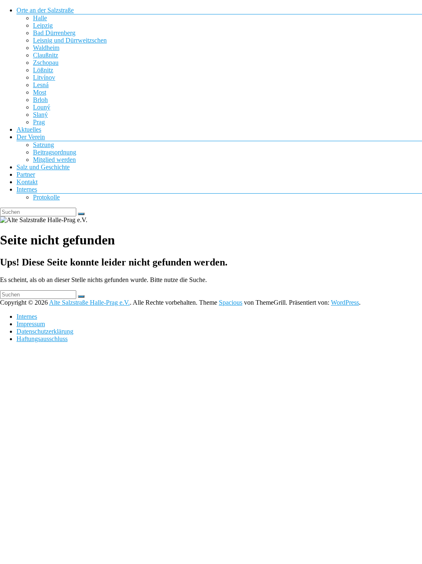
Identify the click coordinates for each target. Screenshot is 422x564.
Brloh (40, 99)
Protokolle (46, 197)
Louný (41, 107)
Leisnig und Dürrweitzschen (70, 40)
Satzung (43, 144)
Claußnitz (45, 55)
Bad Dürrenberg (54, 32)
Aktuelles (28, 129)
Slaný (40, 114)
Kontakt (27, 181)
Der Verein (30, 136)
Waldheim (46, 47)
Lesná (41, 84)
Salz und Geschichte (43, 167)
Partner (25, 174)
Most (39, 92)
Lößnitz (43, 69)
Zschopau (46, 62)
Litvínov (44, 77)
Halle (40, 17)
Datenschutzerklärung (44, 331)
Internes (26, 189)
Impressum (30, 323)
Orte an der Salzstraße (45, 10)
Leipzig (43, 25)
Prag (39, 122)
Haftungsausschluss (42, 338)
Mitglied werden (54, 159)
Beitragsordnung (54, 152)
